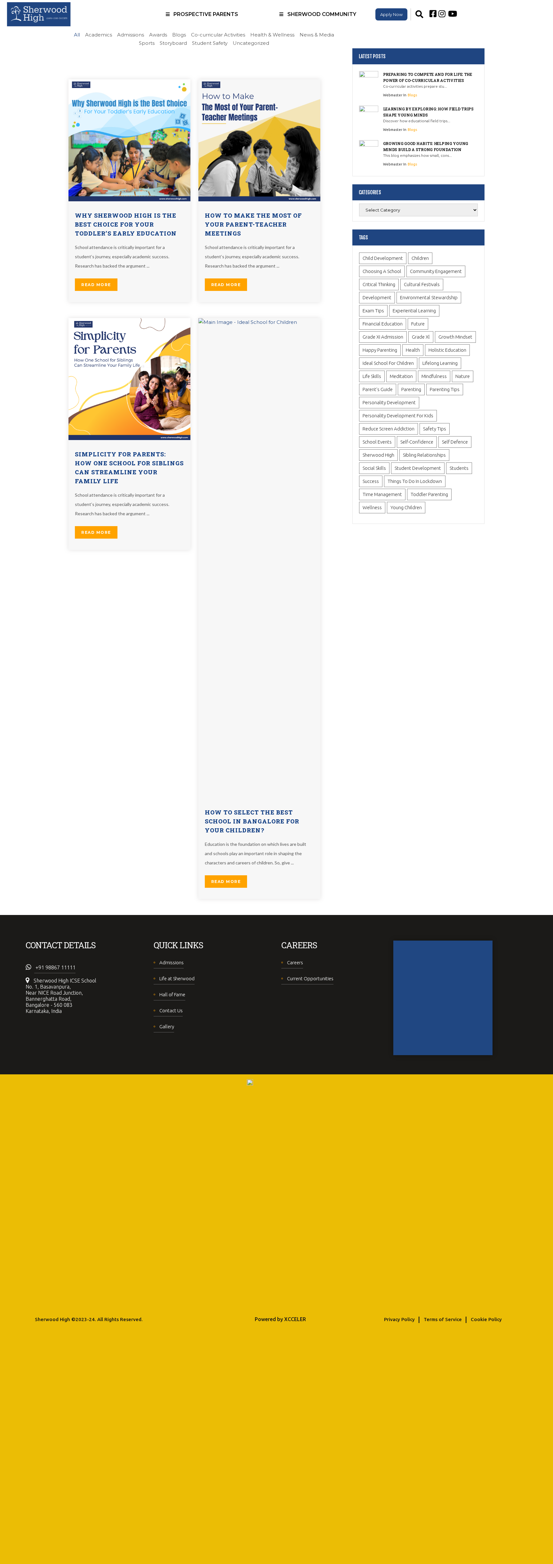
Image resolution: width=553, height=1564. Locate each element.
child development (383, 258)
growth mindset (455, 337)
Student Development (418, 468)
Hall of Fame (172, 994)
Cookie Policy (486, 1319)
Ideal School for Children (388, 363)
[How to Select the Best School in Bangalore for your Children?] (259, 558)
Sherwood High (378, 455)
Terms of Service (443, 1319)
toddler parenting (429, 494)
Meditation (401, 376)
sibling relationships (424, 455)
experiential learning (414, 310)
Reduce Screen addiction (388, 428)
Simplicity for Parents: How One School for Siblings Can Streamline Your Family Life (129, 467)
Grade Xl (421, 337)
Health (413, 350)
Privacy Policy (399, 1319)
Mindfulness (434, 376)
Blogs (412, 95)
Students (459, 468)
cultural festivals (422, 284)
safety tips (434, 428)
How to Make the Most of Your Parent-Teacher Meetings (253, 224)
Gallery (166, 1026)
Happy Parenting (380, 350)
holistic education (447, 350)
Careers (295, 962)
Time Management (382, 494)
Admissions (171, 962)
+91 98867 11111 (55, 967)
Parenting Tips (445, 389)
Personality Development (389, 402)
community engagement (436, 271)
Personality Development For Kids (398, 415)
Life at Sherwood (177, 978)
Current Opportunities (310, 978)
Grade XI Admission (383, 337)
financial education (383, 323)
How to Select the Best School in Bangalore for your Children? (252, 821)
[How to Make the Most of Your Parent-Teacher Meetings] (259, 140)
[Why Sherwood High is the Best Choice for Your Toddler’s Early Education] (129, 140)
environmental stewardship (429, 297)
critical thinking (379, 284)
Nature (462, 376)
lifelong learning (440, 363)
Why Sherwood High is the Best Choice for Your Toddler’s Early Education (126, 224)
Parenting (411, 389)
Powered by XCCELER (280, 1319)
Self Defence (455, 442)
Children (420, 258)
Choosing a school (382, 271)
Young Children (406, 507)
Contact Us (171, 1010)
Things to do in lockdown (415, 481)
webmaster (393, 95)
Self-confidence (416, 442)
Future (418, 323)
